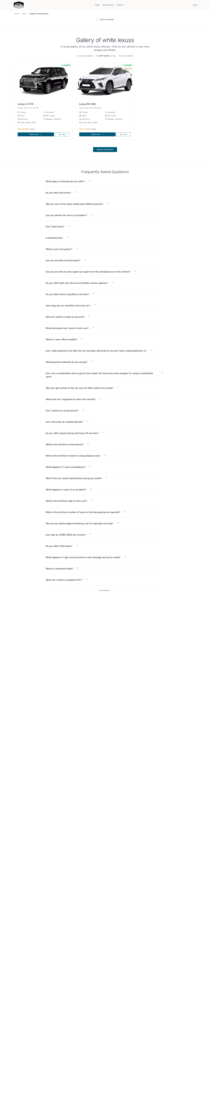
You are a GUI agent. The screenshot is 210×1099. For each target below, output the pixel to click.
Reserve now (34, 134)
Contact (120, 5)
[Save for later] (18, 66)
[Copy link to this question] (89, 181)
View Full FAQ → (105, 590)
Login (195, 5)
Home (97, 5)
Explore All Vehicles (105, 149)
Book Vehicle (108, 5)
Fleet (24, 14)
